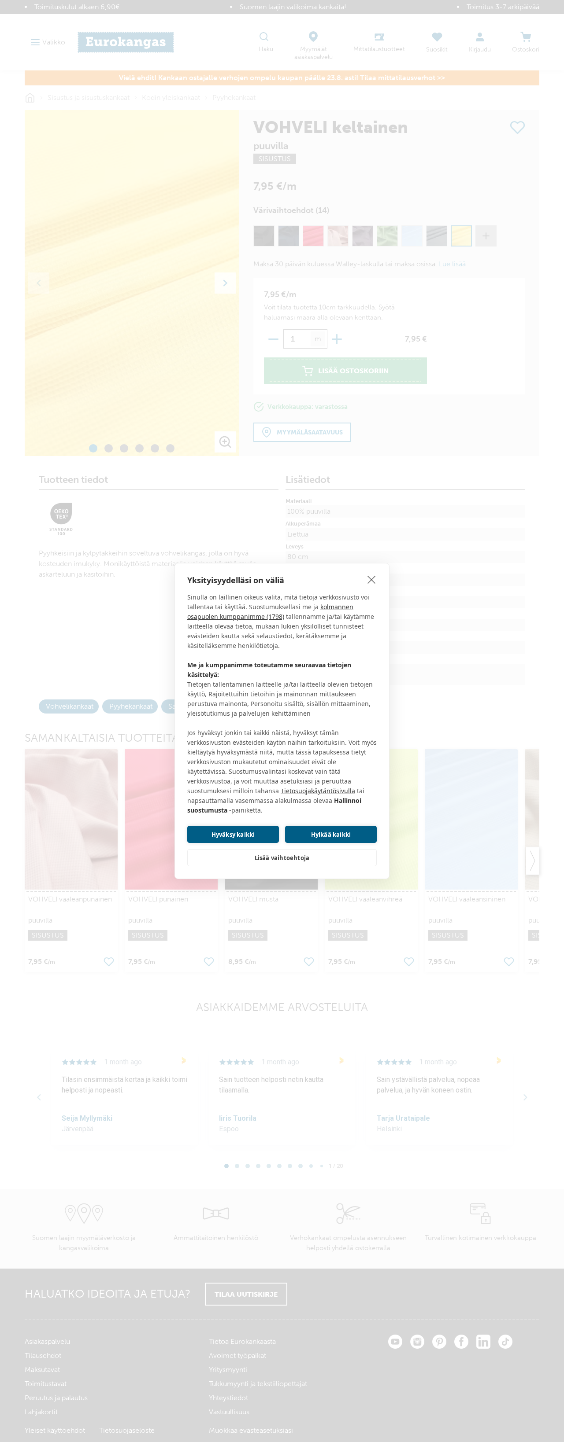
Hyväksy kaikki (233, 835)
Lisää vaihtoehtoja (282, 858)
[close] (371, 579)
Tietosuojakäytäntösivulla (318, 791)
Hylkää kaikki (331, 835)
